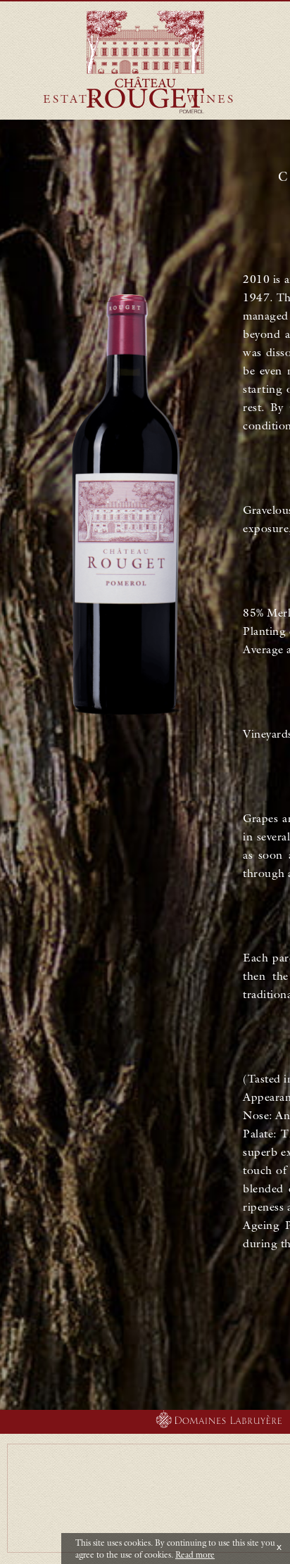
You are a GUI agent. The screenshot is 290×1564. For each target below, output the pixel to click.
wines (211, 99)
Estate (71, 99)
